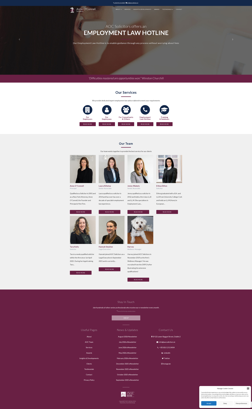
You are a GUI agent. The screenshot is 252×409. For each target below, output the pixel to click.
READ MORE (87, 124)
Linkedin (166, 353)
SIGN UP (126, 318)
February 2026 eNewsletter (127, 358)
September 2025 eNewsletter (127, 380)
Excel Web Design (130, 402)
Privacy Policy (89, 380)
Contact (179, 9)
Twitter (167, 358)
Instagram (167, 364)
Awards (156, 9)
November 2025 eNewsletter (127, 369)
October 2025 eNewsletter (127, 375)
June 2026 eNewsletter (127, 347)
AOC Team (89, 342)
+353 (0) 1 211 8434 (119, 3)
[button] (248, 388)
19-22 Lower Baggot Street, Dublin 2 (166, 337)
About (118, 9)
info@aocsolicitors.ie (132, 3)
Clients (89, 364)
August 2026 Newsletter (127, 337)
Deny (225, 403)
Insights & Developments (142, 9)
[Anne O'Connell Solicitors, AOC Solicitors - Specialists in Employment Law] (19, 37)
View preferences (241, 403)
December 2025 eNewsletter (127, 364)
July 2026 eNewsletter (127, 342)
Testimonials (167, 9)
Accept (209, 403)
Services (127, 9)
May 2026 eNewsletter (127, 353)
